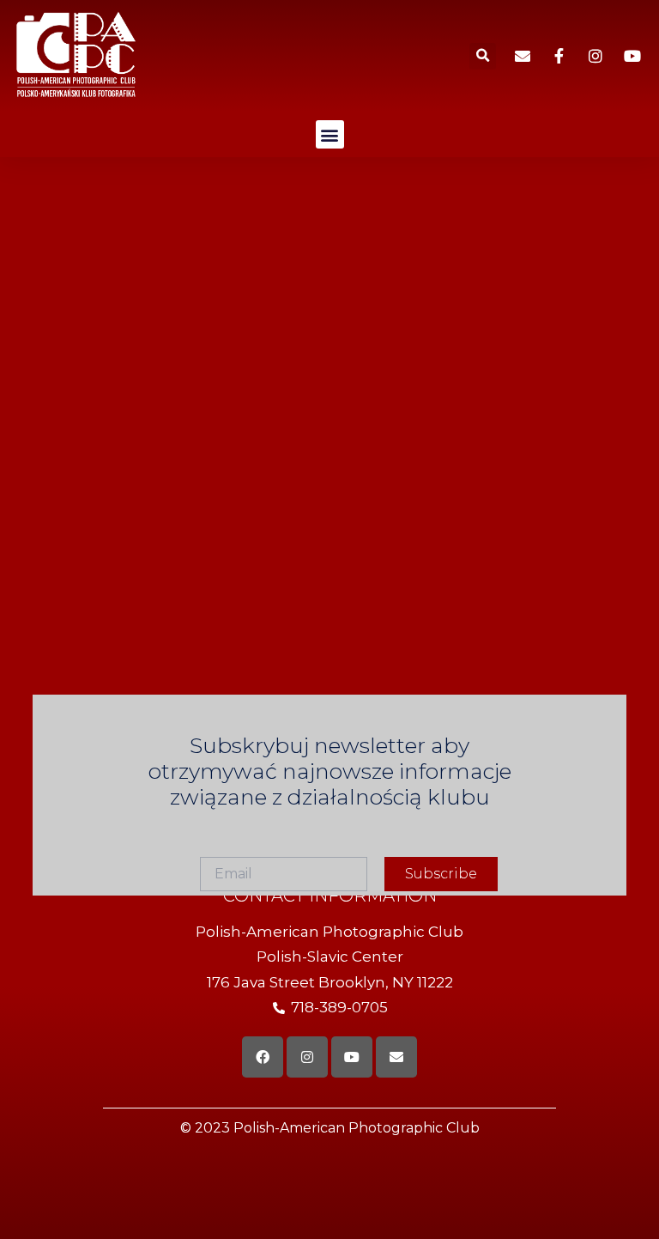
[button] (482, 56)
